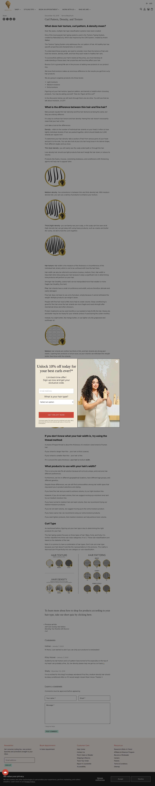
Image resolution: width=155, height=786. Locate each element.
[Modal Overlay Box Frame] (77, 393)
